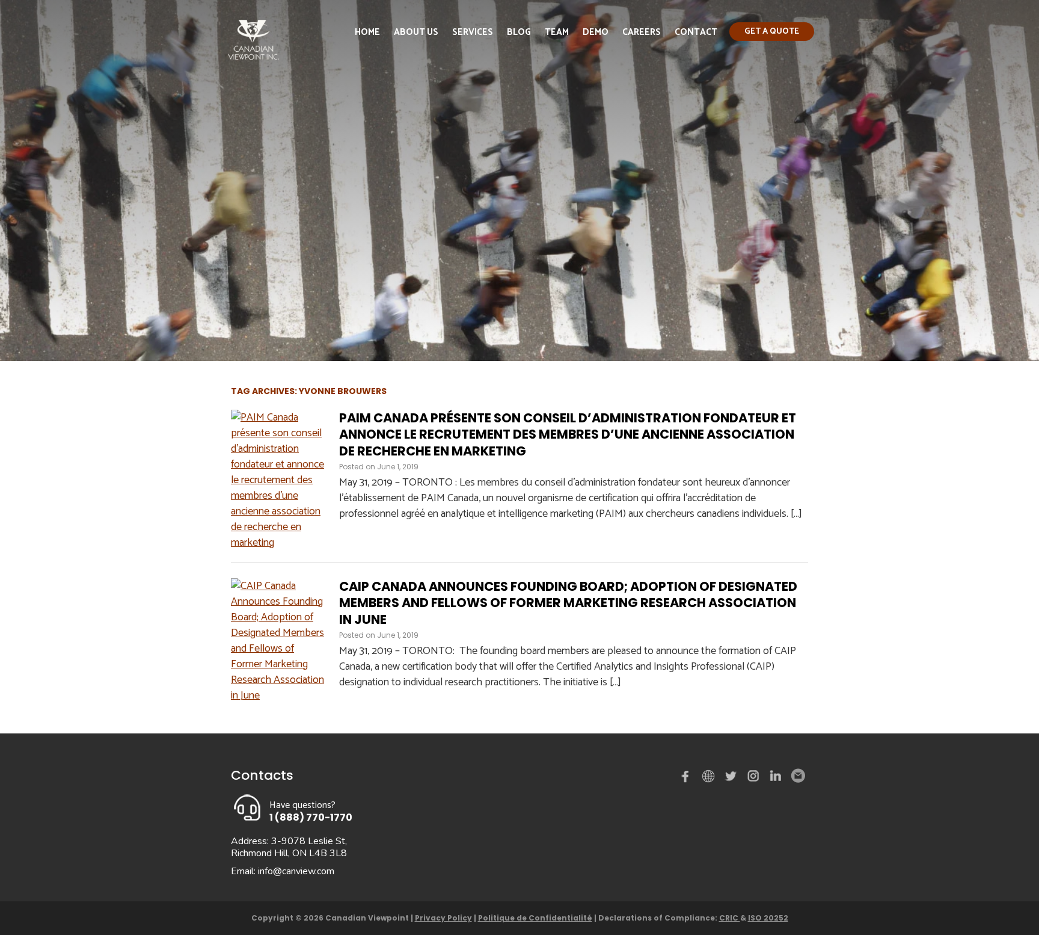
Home (367, 32)
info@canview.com (296, 871)
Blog (519, 32)
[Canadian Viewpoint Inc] (253, 63)
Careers (641, 32)
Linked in (775, 779)
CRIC (729, 918)
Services (472, 32)
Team (557, 32)
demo (710, 776)
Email (797, 776)
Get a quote (771, 32)
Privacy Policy (443, 918)
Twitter (732, 779)
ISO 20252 (768, 918)
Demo (595, 32)
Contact (696, 32)
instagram (754, 779)
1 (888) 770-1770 (310, 817)
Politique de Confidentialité (535, 918)
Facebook (688, 779)
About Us (416, 32)
